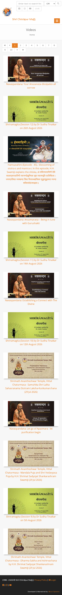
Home (32, 35)
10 (11, 50)
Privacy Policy (40, 580)
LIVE (37, 8)
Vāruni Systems (54, 592)
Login (53, 580)
